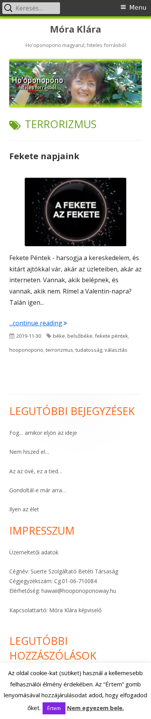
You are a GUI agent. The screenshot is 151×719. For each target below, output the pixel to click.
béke (59, 335)
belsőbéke (80, 335)
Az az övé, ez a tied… (35, 471)
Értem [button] (54, 708)
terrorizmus (59, 349)
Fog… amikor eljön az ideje (43, 432)
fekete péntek (111, 335)
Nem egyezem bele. (95, 708)
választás (116, 349)
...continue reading (38, 323)
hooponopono (26, 349)
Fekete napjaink (44, 156)
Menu (137, 7)
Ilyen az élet (24, 509)
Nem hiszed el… (29, 451)
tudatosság (89, 349)
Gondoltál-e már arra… (37, 490)
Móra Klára (75, 29)
